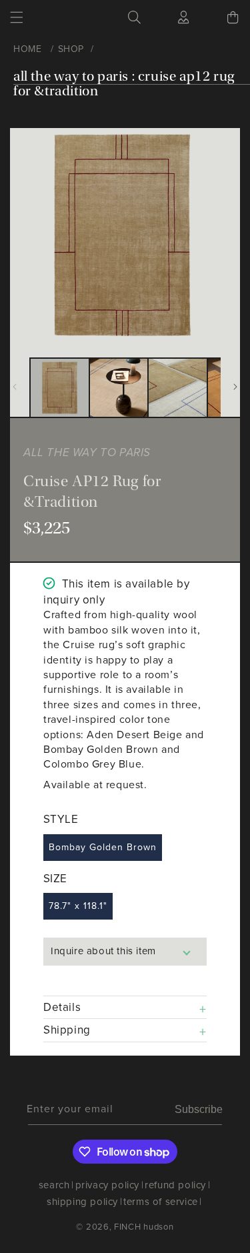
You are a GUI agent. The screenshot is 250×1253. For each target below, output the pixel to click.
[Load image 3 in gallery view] (178, 388)
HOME (27, 49)
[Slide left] (14, 386)
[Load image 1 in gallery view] (60, 388)
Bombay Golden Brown (103, 847)
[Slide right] (235, 386)
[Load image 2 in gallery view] (119, 388)
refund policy (175, 1185)
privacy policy (107, 1185)
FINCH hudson (143, 1226)
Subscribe (199, 1109)
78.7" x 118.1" (78, 906)
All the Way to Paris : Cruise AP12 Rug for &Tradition (124, 83)
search (54, 1185)
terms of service (160, 1201)
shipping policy (82, 1201)
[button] (16, 17)
